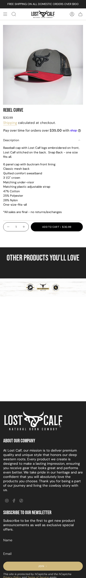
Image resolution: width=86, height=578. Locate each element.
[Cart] (80, 14)
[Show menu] (5, 14)
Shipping (10, 122)
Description (11, 140)
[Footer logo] (33, 421)
